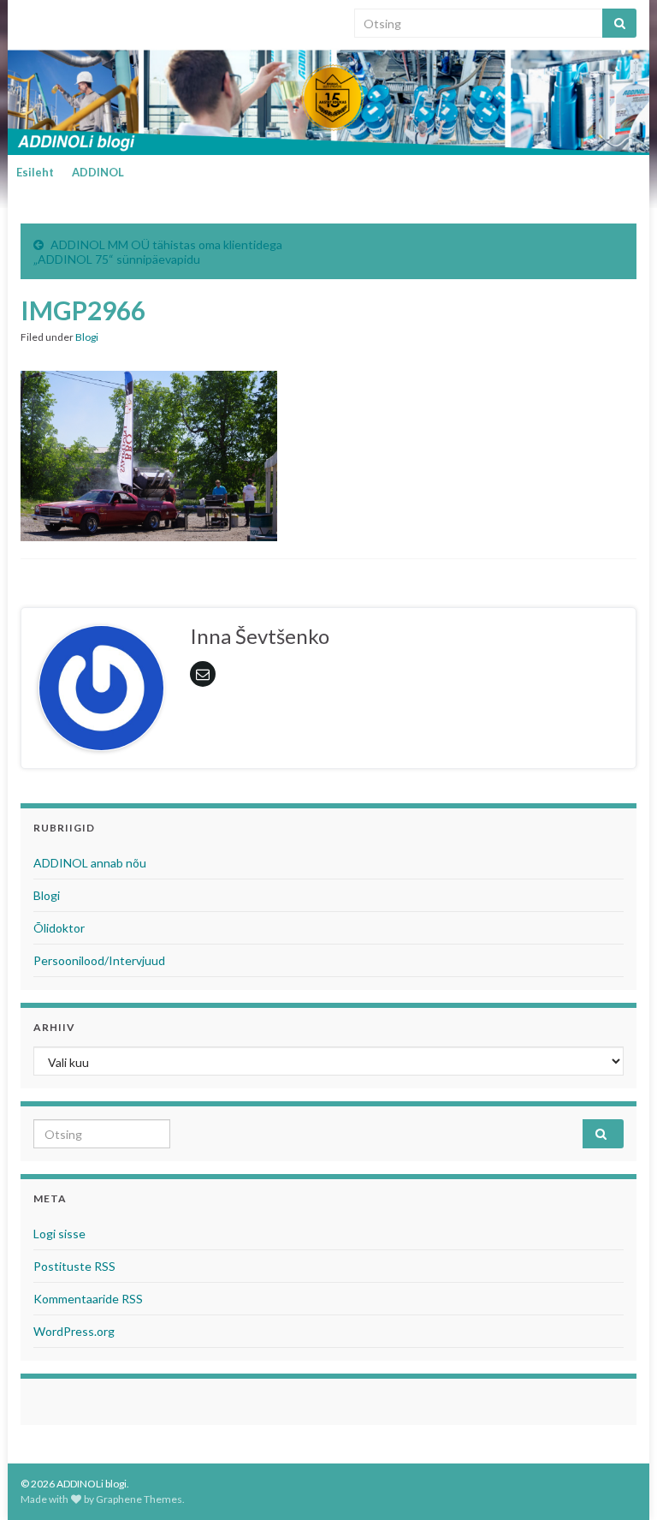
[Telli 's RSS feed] (29, 18)
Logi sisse (59, 1233)
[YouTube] (80, 18)
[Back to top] (618, 1481)
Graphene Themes (139, 1499)
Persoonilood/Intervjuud (99, 960)
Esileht (35, 172)
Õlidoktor (59, 928)
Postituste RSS (74, 1266)
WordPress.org (74, 1331)
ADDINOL (98, 172)
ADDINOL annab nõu (89, 862)
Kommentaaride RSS (88, 1298)
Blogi (86, 337)
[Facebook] (54, 18)
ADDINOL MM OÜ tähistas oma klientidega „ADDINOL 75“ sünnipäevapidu (157, 251)
